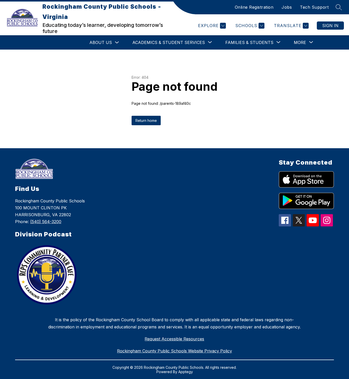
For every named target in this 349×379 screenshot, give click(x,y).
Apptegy (185, 372)
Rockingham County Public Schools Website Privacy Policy (174, 350)
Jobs (287, 7)
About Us (100, 42)
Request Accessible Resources (174, 338)
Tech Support (314, 7)
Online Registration (254, 7)
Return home (146, 120)
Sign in (330, 25)
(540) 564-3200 (45, 221)
